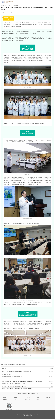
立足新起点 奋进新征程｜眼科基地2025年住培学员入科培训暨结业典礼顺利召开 (17, 371)
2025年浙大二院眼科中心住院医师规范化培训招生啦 (12, 376)
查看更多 (51, 368)
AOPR (16, 399)
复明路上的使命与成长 (6, 374)
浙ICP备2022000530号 (27, 415)
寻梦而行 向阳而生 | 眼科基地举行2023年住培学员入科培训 (14, 364)
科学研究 (48, 397)
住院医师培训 (15, 5)
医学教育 (10, 5)
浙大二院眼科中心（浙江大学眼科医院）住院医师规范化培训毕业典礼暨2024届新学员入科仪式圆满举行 (22, 381)
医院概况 (5, 397)
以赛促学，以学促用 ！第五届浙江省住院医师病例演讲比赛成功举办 (15, 379)
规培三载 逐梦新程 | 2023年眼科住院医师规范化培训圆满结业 (14, 386)
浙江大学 (24, 393)
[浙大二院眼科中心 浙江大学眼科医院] (9, 1)
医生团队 (37, 397)
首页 (7, 5)
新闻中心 (16, 397)
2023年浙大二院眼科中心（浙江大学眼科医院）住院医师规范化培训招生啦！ (17, 388)
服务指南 (26, 397)
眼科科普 (26, 399)
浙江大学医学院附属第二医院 (32, 393)
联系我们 (37, 399)
